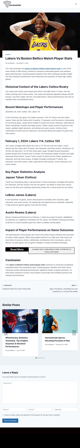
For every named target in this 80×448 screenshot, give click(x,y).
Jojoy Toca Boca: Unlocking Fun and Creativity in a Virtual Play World (63, 288)
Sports (8, 54)
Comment (7, 383)
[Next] (74, 332)
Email (32, 410)
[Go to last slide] (6, 332)
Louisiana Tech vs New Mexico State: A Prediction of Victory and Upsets (51, 250)
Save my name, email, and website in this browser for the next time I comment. (32, 415)
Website (58, 410)
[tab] (36, 357)
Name (6, 410)
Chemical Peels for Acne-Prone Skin (16, 287)
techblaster (11, 63)
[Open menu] (76, 3)
